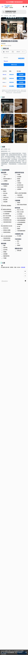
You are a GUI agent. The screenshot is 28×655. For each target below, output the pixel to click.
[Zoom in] (25, 271)
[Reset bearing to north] (25, 276)
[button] (2, 6)
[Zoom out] (25, 273)
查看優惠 (21, 74)
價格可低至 (14, 64)
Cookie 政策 (3, 653)
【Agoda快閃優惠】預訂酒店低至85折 (14, 2)
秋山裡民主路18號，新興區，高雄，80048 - (13, 267)
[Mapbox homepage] (4, 281)
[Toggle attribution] (25, 281)
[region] (14, 275)
